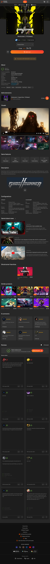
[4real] (36, 332)
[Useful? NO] (22, 386)
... (32, 87)
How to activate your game (16, 74)
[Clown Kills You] (3, 359)
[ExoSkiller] (3, 425)
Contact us (25, 532)
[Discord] (16, 547)
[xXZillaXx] (28, 392)
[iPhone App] (16, 551)
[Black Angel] (3, 319)
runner (29, 87)
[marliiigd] (3, 490)
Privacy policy (25, 528)
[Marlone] (3, 332)
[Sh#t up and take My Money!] (28, 490)
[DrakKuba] (3, 457)
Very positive (13, 84)
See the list (13, 72)
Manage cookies (25, 556)
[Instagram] (23, 547)
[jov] (20, 319)
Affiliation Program (25, 530)
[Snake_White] (28, 425)
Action (12, 81)
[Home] (4, 2)
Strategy (20, 81)
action (13, 87)
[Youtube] (30, 547)
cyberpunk (8, 87)
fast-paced (25, 87)
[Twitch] (33, 547)
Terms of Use (25, 526)
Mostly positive (14, 83)
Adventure (16, 81)
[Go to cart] (44, 1)
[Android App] (25, 551)
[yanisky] (36, 319)
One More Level (14, 77)
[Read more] (12, 371)
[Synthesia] (28, 359)
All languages (46, 344)
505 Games (13, 79)
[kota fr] (20, 332)
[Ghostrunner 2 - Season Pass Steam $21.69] (5, 98)
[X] (20, 547)
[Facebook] (26, 547)
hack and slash (18, 87)
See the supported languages (17, 73)
